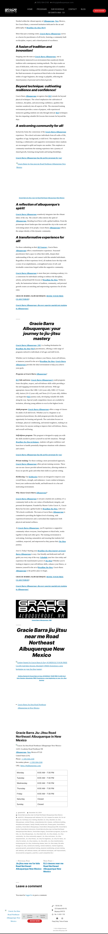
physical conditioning (47, 848)
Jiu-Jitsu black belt (40, 834)
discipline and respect (23, 824)
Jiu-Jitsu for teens (57, 838)
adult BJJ (21, 817)
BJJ (49, 96)
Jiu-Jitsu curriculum (48, 836)
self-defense (20, 850)
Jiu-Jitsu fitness (31, 838)
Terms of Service (64, 921)
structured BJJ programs (24, 853)
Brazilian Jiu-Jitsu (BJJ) (36, 28)
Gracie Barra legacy (39, 831)
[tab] (28, 916)
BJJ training (33, 820)
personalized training (33, 848)
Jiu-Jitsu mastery (32, 841)
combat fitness (29, 822)
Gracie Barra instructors (27, 829)
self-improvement (59, 850)
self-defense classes (31, 850)
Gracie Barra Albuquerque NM (48, 827)
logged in (29, 895)
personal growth (21, 848)
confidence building (59, 822)
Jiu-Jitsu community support (33, 836)
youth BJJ (35, 853)
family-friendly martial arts (38, 824)
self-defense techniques (45, 850)
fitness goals (52, 824)
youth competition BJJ (46, 853)
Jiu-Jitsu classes (52, 834)
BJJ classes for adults (51, 817)
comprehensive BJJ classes (43, 822)
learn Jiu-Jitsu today (51, 843)
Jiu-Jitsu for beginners (44, 838)
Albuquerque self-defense (32, 817)
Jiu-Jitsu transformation (55, 841)
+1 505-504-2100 (36, 762)
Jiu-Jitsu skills (42, 841)
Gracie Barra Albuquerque (50, 34)
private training (60, 848)
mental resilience (45, 846)
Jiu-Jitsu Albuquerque (26, 834)
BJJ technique (24, 820)
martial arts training (33, 846)
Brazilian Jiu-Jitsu (43, 820)
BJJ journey (42, 247)
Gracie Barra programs (53, 831)
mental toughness (57, 846)
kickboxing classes (38, 843)
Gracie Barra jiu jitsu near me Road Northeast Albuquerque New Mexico (40, 815)
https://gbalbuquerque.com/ (31, 765)
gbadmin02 (21, 812)
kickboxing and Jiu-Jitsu (23, 843)
